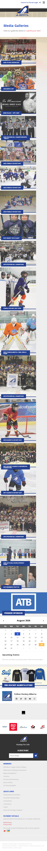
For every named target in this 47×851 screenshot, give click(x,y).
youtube (30, 699)
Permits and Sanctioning (10, 779)
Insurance (6, 776)
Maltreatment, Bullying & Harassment (14, 770)
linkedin (25, 699)
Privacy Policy (7, 824)
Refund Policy (7, 822)
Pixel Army (28, 844)
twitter (21, 699)
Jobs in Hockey (7, 782)
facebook (16, 699)
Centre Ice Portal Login (30, 2)
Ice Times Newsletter (9, 785)
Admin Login (17, 848)
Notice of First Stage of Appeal (12, 810)
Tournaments (7, 801)
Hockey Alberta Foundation (11, 795)
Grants (5, 807)
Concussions (7, 804)
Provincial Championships (11, 798)
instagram (34, 699)
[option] (9, 727)
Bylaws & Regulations (10, 773)
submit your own (33, 31)
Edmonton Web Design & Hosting (12, 844)
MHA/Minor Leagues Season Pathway (14, 767)
